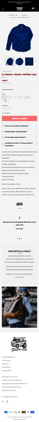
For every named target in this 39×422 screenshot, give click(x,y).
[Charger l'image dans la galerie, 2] (19, 61)
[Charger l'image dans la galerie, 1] (10, 61)
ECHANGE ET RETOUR (9, 377)
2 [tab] (19, 238)
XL (21, 97)
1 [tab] (17, 238)
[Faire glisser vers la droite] (34, 61)
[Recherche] (36, 9)
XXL (27, 97)
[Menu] (3, 9)
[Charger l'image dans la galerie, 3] (29, 61)
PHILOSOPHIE (6, 371)
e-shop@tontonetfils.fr (10, 397)
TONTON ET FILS (7, 71)
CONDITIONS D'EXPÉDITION (11, 387)
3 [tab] (21, 238)
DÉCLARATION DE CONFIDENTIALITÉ (14, 384)
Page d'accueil (13, 15)
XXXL (5, 101)
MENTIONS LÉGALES (9, 390)
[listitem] (19, 3)
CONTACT (5, 364)
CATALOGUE (6, 360)
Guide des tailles (7, 89)
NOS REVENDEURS (8, 357)
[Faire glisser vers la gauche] (4, 61)
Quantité (4, 105)
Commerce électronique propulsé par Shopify (19, 417)
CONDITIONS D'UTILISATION (12, 380)
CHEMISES (24, 15)
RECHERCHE (6, 367)
